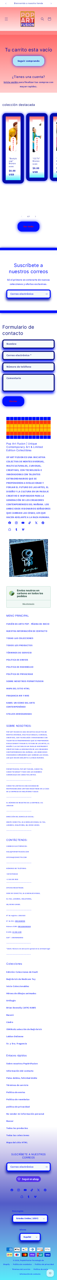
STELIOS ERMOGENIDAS (19, 714)
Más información (28, 604)
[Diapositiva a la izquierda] (21, 216)
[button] (6, 19)
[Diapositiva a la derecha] (35, 216)
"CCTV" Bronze (36, 159)
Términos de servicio (17, 1085)
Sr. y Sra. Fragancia (16, 1043)
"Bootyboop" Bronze (13, 161)
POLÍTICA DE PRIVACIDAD (19, 674)
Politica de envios (15, 1092)
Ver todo (28, 226)
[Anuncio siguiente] (51, 3)
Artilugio (11, 1000)
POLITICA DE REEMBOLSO (20, 667)
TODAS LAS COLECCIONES (19, 638)
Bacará (10, 1015)
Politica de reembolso (18, 1099)
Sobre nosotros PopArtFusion (22, 1063)
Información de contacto (30, 1274)
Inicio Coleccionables (17, 986)
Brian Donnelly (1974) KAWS (21, 1007)
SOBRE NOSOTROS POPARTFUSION (24, 681)
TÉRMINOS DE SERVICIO (19, 652)
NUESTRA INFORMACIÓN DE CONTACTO (27, 631)
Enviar (13, 401)
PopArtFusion (26, 1260)
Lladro (9, 1022)
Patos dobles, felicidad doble (21, 1078)
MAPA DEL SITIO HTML (18, 688)
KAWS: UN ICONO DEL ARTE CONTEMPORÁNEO (20, 704)
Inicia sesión (11, 82)
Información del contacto (19, 1071)
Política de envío (41, 1269)
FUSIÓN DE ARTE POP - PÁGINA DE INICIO (27, 624)
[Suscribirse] (46, 294)
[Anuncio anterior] (5, 3)
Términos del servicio (21, 1269)
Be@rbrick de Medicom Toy (20, 979)
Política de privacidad (44, 1264)
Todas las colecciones (17, 1135)
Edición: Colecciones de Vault (22, 972)
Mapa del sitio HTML (17, 1142)
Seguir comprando (29, 61)
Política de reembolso (22, 1264)
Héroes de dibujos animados (21, 993)
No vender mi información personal (25, 1114)
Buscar (10, 1121)
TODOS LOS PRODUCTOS (19, 645)
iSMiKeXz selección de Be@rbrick (24, 1029)
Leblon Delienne (14, 1036)
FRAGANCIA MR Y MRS (17, 695)
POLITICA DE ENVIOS (17, 660)
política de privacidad (18, 1106)
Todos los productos (17, 1128)
